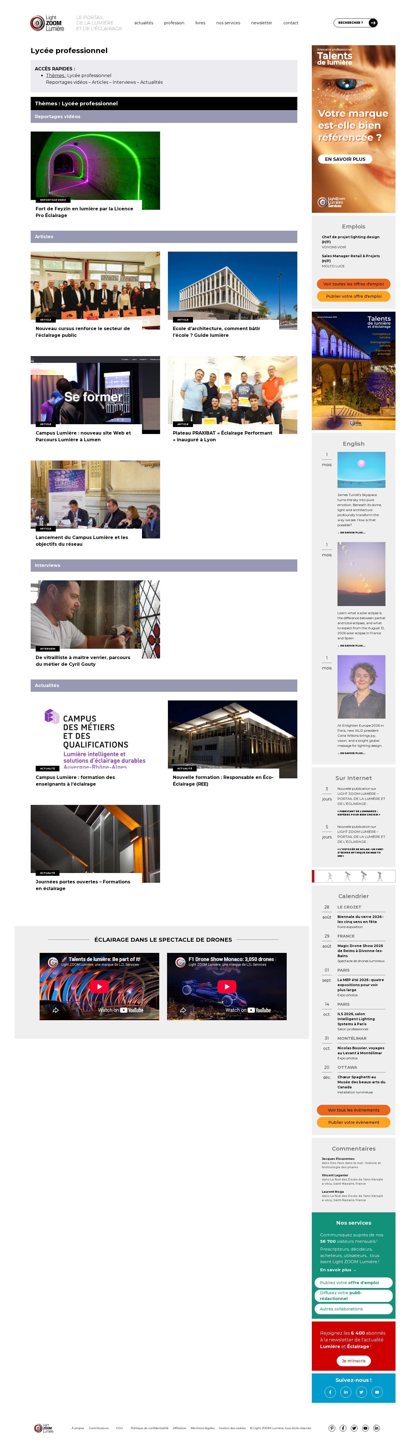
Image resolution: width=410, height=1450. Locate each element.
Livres (200, 22)
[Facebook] (330, 1392)
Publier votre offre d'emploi (354, 296)
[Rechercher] (373, 22)
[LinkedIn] (345, 1392)
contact (290, 22)
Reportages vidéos (66, 82)
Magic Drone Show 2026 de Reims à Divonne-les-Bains (360, 951)
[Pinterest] (332, 1428)
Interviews (124, 82)
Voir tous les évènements (354, 1110)
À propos (78, 1428)
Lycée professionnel (79, 75)
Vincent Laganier (335, 1175)
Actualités (143, 22)
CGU (119, 1428)
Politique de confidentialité (149, 1428)
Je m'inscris (354, 1360)
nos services (228, 22)
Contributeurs (98, 1428)
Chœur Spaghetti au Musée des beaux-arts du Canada (361, 1082)
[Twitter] (361, 1392)
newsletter (261, 22)
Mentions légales (202, 1428)
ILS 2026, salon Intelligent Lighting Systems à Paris (356, 1019)
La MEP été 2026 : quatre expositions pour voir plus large (360, 985)
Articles (100, 82)
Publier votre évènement (353, 1122)
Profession (174, 22)
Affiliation (179, 1428)
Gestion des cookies (232, 1428)
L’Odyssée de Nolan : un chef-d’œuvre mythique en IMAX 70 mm (360, 852)
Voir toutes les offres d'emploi (354, 284)
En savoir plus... (352, 532)
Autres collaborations (341, 1308)
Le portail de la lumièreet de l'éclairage (99, 23)
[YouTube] (377, 1392)
